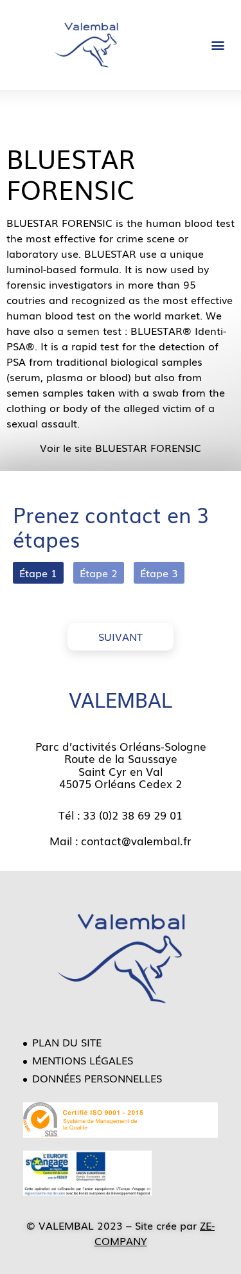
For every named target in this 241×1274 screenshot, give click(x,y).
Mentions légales (82, 1060)
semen (22, 392)
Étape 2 (99, 572)
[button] (217, 45)
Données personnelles (97, 1078)
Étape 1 (38, 572)
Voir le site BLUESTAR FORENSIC (120, 447)
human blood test (190, 222)
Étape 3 (159, 572)
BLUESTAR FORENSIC (71, 173)
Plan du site (67, 1042)
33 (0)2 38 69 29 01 (133, 815)
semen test (94, 330)
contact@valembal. (132, 840)
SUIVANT (120, 636)
